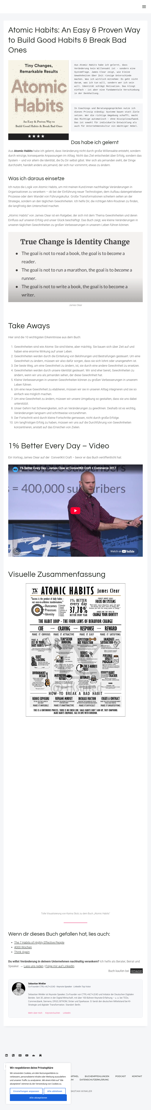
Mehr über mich (35, 1013)
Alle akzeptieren (38, 1098)
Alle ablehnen (54, 1091)
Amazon (136, 971)
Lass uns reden (33, 966)
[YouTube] (27, 1055)
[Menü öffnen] (144, 7)
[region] (38, 1083)
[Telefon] (13, 1055)
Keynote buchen (52, 1013)
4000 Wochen (23, 947)
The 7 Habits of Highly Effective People (39, 942)
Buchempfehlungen (97, 1076)
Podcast (120, 1076)
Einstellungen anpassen (26, 1091)
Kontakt (137, 1076)
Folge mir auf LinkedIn (59, 966)
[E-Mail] (20, 1055)
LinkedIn (67, 1013)
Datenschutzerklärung (94, 1079)
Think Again (22, 952)
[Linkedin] (6, 1055)
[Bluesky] (34, 1055)
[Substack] (40, 1055)
